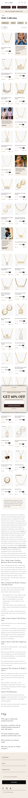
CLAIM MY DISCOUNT (14, 406)
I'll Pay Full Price (14, 408)
